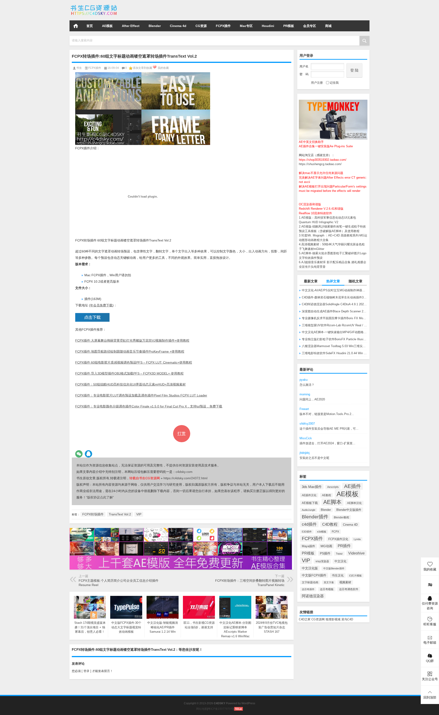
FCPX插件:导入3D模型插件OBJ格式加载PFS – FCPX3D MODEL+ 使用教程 (129, 373)
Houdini (268, 26)
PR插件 (344, 546)
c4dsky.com (184, 472)
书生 (79, 68)
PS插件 (325, 553)
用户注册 (317, 82)
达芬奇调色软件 (348, 589)
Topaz (339, 553)
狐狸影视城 (333, 619)
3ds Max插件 (312, 487)
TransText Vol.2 (120, 514)
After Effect (130, 26)
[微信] (79, 454)
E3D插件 (307, 531)
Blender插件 (315, 516)
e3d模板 (321, 531)
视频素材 (345, 582)
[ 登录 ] (86, 671)
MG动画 (326, 546)
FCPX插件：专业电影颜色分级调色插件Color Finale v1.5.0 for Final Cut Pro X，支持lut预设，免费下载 (148, 406)
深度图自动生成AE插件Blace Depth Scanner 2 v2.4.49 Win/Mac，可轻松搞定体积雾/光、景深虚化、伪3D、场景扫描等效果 (334, 311)
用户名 (304, 66)
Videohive (356, 553)
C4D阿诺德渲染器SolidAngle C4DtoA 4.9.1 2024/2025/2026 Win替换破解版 (334, 304)
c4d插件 (309, 524)
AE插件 (352, 486)
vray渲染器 (322, 561)
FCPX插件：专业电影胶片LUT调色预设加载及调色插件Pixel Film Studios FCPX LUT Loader (141, 395)
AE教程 (326, 495)
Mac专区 (246, 26)
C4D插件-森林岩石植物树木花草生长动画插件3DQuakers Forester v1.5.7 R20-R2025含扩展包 (334, 297)
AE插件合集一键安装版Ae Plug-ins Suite (326, 146)
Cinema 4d (178, 26)
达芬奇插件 (308, 589)
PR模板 (288, 26)
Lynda (357, 539)
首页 (76, 25)
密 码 (304, 74)
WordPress (248, 703)
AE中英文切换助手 (311, 142)
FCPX (335, 531)
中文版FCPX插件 (314, 575)
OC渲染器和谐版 (310, 204)
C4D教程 (329, 524)
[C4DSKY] (94, 6)
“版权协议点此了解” (100, 497)
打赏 (181, 433)
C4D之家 (305, 619)
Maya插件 (308, 546)
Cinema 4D (350, 524)
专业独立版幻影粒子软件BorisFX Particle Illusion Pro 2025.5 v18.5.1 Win (334, 339)
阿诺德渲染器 (313, 596)
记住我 (334, 82)
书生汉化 (338, 575)
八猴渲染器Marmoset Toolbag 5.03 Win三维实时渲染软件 (334, 346)
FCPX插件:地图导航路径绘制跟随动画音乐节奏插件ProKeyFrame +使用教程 (129, 351)
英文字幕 (329, 582)
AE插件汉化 (309, 495)
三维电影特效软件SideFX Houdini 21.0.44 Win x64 (334, 353)
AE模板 (107, 26)
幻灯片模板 (355, 575)
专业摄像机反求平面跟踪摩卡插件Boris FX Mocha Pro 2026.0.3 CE (334, 318)
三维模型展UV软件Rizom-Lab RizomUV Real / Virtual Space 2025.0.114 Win (334, 325)
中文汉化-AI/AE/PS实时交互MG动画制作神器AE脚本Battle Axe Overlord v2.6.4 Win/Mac (334, 290)
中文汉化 (340, 561)
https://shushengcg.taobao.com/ (320, 164)
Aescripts (333, 487)
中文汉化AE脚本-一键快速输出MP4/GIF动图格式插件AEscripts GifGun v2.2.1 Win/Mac (334, 332)
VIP (306, 560)
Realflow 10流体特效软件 (315, 213)
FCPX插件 (223, 26)
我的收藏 (163, 68)
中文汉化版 (310, 568)
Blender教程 (341, 517)
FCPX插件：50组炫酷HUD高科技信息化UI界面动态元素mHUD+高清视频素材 (130, 384)
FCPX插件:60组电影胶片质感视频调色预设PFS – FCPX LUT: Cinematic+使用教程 (133, 362)
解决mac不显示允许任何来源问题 (321, 173)
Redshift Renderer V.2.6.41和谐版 (321, 208)
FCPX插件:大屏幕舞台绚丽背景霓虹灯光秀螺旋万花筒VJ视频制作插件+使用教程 (132, 340)
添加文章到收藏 (142, 68)
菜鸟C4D (347, 619)
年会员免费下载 (101, 305)
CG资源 (201, 26)
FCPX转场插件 (93, 514)
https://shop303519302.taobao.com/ (322, 159)
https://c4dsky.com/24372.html (185, 478)
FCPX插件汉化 (338, 539)
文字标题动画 (310, 582)
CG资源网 (318, 619)
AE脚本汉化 (354, 503)
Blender (155, 26)
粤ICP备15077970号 (220, 708)
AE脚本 (332, 502)
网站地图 (201, 708)
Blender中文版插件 (348, 509)
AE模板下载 (310, 503)
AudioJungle (308, 510)
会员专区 (309, 26)
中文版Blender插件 (333, 568)
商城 (328, 26)
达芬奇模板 (327, 589)
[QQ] (88, 454)
